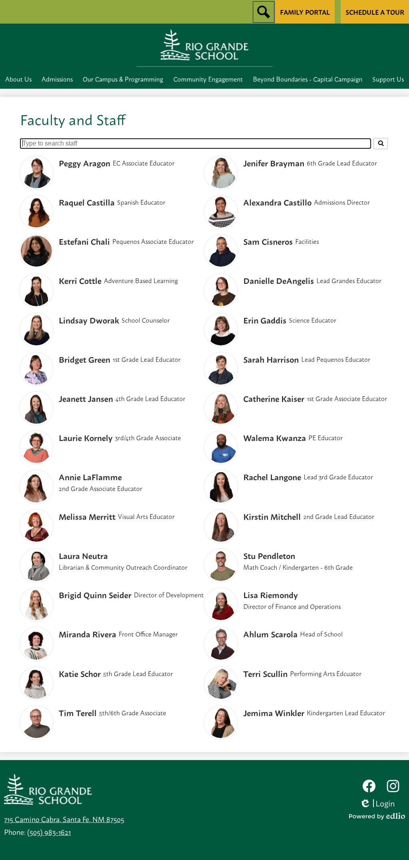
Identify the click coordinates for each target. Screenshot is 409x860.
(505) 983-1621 (49, 832)
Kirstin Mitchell (272, 516)
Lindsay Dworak (89, 319)
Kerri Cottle (80, 280)
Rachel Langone (272, 476)
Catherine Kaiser (273, 398)
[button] (18, 79)
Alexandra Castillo (277, 202)
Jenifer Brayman (273, 162)
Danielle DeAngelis (278, 280)
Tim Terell (78, 712)
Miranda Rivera (87, 633)
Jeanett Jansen (86, 398)
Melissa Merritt (87, 516)
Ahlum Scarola (270, 633)
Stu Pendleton (269, 555)
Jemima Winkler (273, 712)
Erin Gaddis (264, 319)
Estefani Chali (84, 241)
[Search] (380, 143)
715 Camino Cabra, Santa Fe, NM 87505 (64, 819)
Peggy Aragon (84, 162)
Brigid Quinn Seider (95, 594)
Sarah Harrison (271, 359)
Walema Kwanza (274, 437)
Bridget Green (84, 359)
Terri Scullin (265, 673)
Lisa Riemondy (270, 594)
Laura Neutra (83, 555)
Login (380, 803)
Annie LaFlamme (90, 476)
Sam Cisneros (268, 241)
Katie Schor (80, 673)
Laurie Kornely (86, 437)
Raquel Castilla (87, 202)
